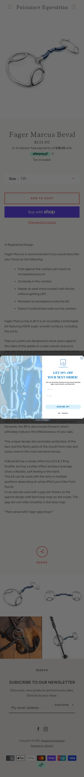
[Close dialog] (81, 358)
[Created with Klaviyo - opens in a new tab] (42, 420)
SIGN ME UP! (62, 407)
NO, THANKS (63, 413)
